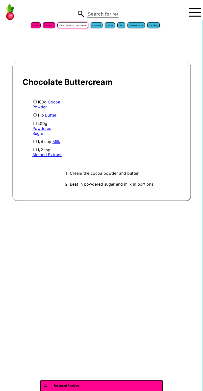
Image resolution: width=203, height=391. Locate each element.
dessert (49, 25)
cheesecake (136, 25)
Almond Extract (47, 154)
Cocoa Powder (46, 104)
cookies (96, 25)
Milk (56, 141)
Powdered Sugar (41, 131)
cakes (109, 25)
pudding (153, 25)
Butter (50, 115)
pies (121, 25)
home (35, 25)
